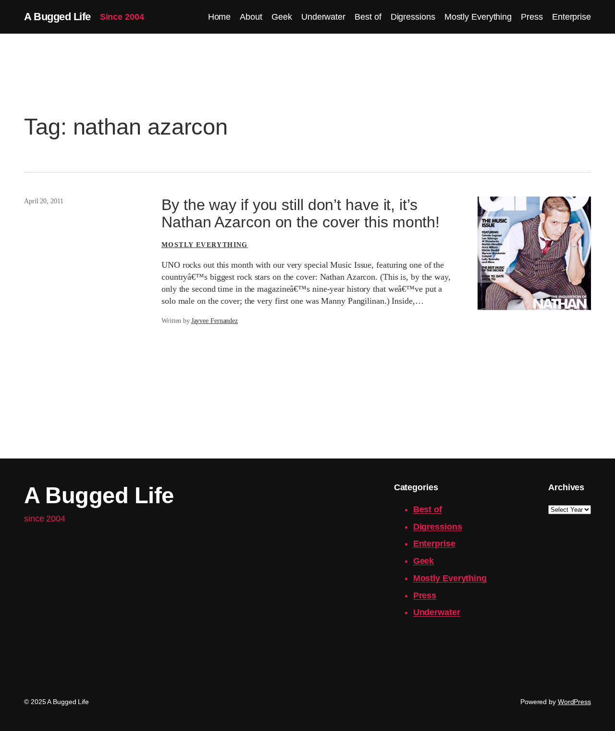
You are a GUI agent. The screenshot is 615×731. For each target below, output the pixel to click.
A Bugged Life (57, 17)
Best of (427, 509)
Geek (423, 561)
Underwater (436, 612)
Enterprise (434, 543)
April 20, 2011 (43, 201)
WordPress (574, 702)
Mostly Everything (204, 244)
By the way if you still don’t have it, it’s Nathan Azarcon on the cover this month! (300, 214)
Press (425, 595)
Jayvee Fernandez (214, 320)
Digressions (437, 527)
